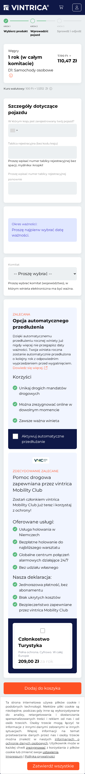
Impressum (14, 756)
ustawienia (50, 752)
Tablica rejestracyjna (33, 143)
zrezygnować (36, 747)
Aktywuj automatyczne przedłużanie (43, 439)
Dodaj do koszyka (42, 688)
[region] (42, 770)
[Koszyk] (61, 7)
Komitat (13, 264)
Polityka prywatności (40, 756)
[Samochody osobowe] (10, 75)
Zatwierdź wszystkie (53, 766)
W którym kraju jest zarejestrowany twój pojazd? (41, 121)
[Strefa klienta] (76, 7)
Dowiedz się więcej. (28, 368)
